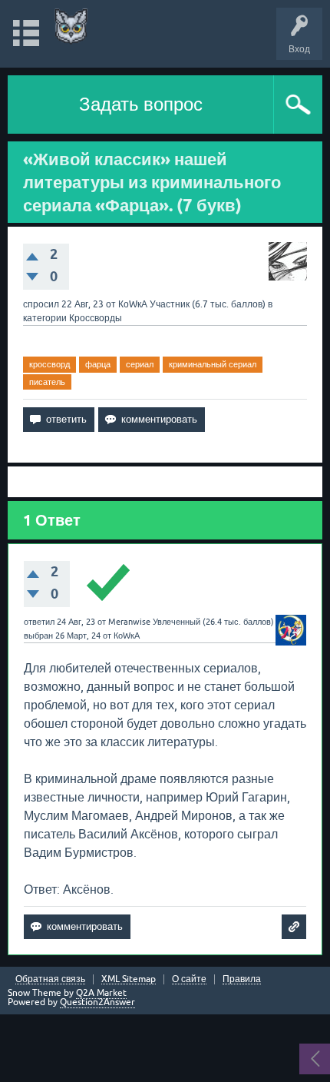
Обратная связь (50, 979)
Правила (242, 979)
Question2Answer (97, 1002)
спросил (41, 304)
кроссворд (49, 364)
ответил (39, 621)
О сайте (189, 979)
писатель (47, 382)
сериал (139, 364)
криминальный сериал (212, 364)
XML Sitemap (128, 979)
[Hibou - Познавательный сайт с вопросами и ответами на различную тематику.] (71, 26)
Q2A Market (101, 992)
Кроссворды (95, 318)
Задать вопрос (141, 104)
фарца (98, 364)
